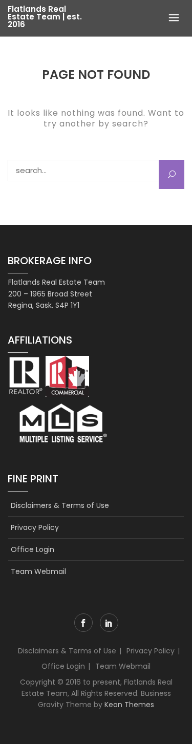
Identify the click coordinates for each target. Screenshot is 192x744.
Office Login (32, 549)
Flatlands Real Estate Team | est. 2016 (45, 16)
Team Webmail (38, 571)
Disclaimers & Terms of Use (60, 505)
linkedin (109, 622)
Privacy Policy (35, 527)
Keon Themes (129, 704)
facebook (83, 622)
